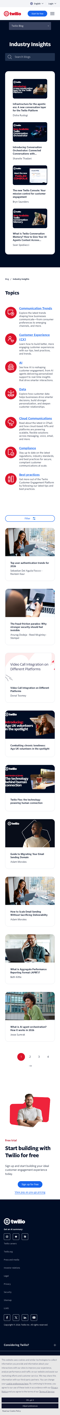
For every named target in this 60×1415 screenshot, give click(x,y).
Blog (7, 279)
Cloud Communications (35, 418)
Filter (27, 518)
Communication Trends (35, 308)
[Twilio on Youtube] (34, 1317)
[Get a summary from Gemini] (16, 1236)
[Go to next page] (30, 1066)
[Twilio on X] (16, 1317)
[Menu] (52, 13)
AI (20, 362)
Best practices (29, 474)
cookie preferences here (17, 1383)
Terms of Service (46, 1391)
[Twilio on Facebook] (7, 1317)
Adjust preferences (30, 1406)
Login (50, 3)
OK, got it (30, 1400)
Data (22, 389)
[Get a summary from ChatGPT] (7, 1236)
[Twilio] (12, 14)
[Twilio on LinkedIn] (25, 1317)
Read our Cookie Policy (11, 1411)
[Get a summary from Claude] (25, 1236)
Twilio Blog (17, 26)
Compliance (27, 448)
